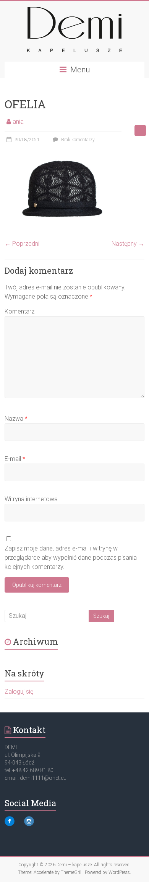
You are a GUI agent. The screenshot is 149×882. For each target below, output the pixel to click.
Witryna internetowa (31, 499)
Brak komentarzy (77, 139)
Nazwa (16, 418)
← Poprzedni (22, 243)
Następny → (128, 243)
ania (18, 121)
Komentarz (19, 311)
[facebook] (10, 824)
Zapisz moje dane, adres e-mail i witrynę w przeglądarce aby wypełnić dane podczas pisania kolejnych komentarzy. (71, 557)
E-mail (15, 458)
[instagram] (29, 824)
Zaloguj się (19, 691)
